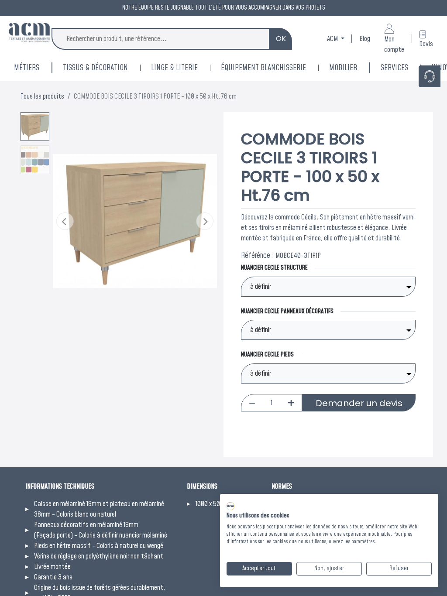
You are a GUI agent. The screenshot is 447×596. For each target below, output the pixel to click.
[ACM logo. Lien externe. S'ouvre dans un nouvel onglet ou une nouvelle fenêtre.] (230, 506)
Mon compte (394, 44)
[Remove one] (252, 403)
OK (281, 39)
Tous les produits (42, 96)
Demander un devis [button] (359, 403)
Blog (364, 39)
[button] (65, 221)
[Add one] (291, 403)
